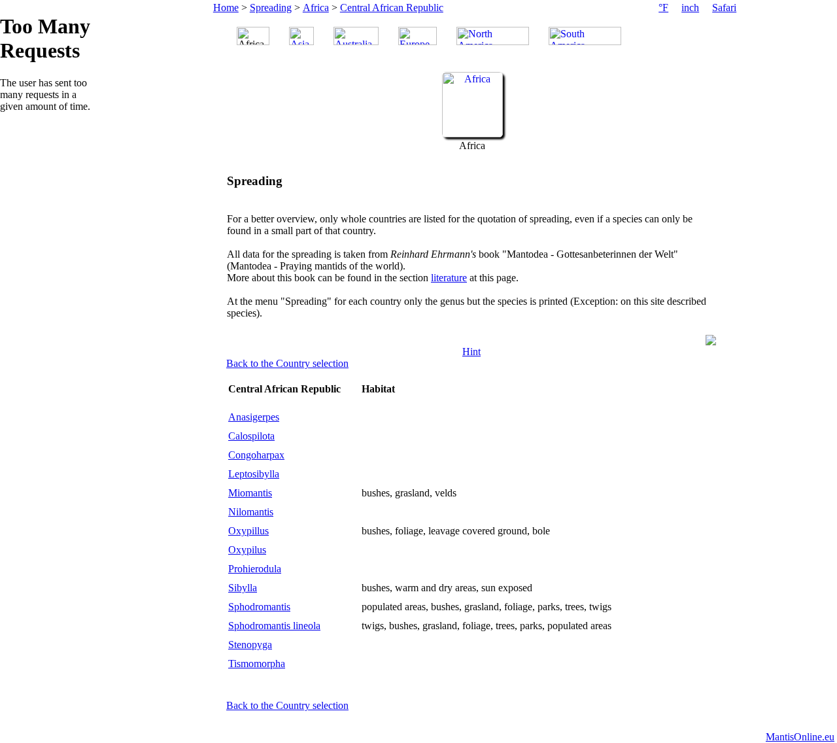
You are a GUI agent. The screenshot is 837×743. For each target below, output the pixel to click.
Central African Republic (391, 7)
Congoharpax (256, 454)
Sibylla (242, 587)
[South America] (585, 36)
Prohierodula (254, 568)
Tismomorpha (256, 663)
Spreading (271, 7)
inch (690, 7)
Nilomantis (250, 511)
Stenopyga (250, 644)
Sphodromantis (259, 606)
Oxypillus (248, 530)
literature (449, 277)
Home (226, 7)
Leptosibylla (253, 473)
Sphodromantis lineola (274, 625)
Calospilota (251, 435)
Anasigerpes (253, 417)
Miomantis (250, 492)
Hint (471, 351)
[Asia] (301, 36)
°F (663, 7)
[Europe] (417, 36)
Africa (316, 7)
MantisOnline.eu (800, 736)
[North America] (492, 36)
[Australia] (356, 36)
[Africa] (472, 133)
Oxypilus (247, 549)
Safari (724, 7)
